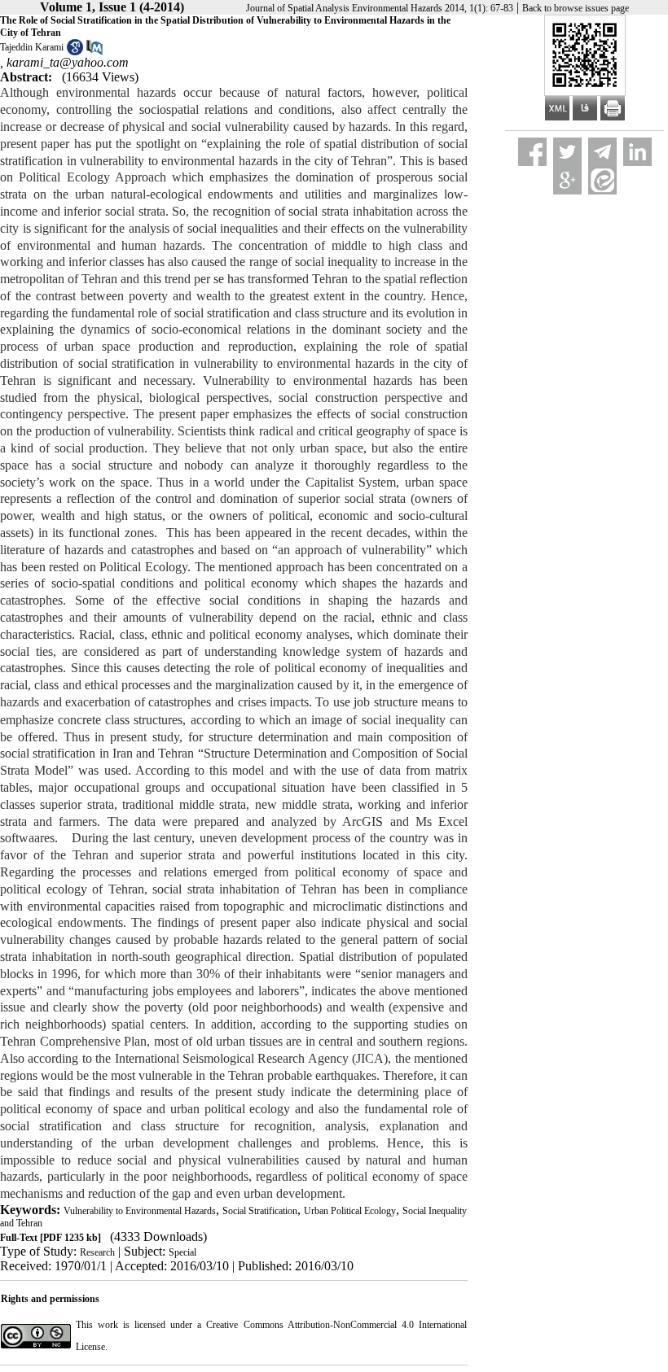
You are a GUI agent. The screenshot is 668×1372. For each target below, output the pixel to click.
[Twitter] (567, 152)
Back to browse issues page (575, 8)
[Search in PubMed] (94, 52)
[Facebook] (532, 152)
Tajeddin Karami (32, 47)
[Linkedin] (637, 152)
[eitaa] (602, 180)
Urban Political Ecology (350, 1211)
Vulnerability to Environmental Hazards (140, 1211)
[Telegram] (602, 152)
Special (182, 1252)
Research (97, 1252)
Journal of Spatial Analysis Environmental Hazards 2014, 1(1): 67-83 (379, 8)
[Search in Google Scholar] (75, 52)
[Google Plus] (567, 180)
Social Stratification (259, 1211)
